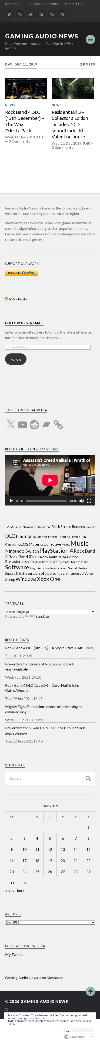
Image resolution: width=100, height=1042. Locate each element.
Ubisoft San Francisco (65, 573)
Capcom (90, 526)
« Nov (9, 890)
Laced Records (59, 537)
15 (88, 849)
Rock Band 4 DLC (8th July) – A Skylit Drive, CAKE (45, 648)
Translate (41, 616)
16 (12, 860)
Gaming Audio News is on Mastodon (34, 977)
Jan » (20, 890)
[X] (10, 421)
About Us (12, 4)
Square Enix (13, 573)
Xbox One (48, 579)
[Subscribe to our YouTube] (31, 14)
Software (17, 567)
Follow (15, 359)
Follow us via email (24, 323)
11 (37, 849)
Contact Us (73, 4)
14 (75, 849)
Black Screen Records (68, 526)
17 (24, 860)
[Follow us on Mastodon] (20, 14)
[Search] (63, 14)
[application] (50, 480)
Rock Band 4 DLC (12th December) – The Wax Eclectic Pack (24, 121)
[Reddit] (34, 421)
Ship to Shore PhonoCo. (75, 561)
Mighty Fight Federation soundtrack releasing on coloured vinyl (44, 709)
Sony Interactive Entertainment (48, 568)
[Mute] (81, 501)
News (10, 105)
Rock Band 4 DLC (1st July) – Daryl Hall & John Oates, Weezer (42, 688)
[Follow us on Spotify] (41, 14)
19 (50, 860)
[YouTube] (22, 421)
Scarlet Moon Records (39, 561)
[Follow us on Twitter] (9, 14)
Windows (26, 579)
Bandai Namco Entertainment (32, 527)
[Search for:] (50, 778)
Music (79, 543)
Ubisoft (39, 573)
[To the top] (90, 991)
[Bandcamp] (46, 421)
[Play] (11, 501)
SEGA (57, 562)
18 (37, 860)
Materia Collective (45, 544)
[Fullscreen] (89, 501)
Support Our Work (44, 4)
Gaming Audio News (41, 36)
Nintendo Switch (22, 551)
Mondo (66, 544)
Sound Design (77, 568)
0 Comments (19, 141)
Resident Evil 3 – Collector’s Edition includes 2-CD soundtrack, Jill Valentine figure (70, 124)
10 (24, 849)
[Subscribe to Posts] (6, 299)
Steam (27, 573)
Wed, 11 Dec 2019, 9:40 (71, 143)
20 (63, 860)
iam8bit (42, 537)
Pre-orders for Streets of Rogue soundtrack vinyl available (39, 666)
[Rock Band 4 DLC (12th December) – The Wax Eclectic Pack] (26, 88)
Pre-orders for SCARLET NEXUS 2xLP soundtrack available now (45, 730)
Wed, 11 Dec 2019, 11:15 (25, 137)
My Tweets (14, 954)
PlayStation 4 (56, 550)
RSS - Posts (18, 299)
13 (63, 849)
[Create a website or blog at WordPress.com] (6, 1009)
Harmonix (26, 536)
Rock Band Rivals (23, 556)
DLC (10, 536)
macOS (21, 544)
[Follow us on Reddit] (52, 14)
